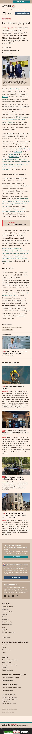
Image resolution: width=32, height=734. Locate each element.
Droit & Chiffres (6, 637)
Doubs (4, 647)
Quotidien (5, 634)
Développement (7, 329)
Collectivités (5, 614)
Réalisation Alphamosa (8, 712)
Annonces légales (16, 577)
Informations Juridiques (8, 632)
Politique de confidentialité (9, 665)
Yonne (3, 652)
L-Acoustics (18, 151)
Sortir (3, 627)
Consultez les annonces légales (10, 677)
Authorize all (8, 732)
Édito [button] (10, 13)
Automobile (5, 619)
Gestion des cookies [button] (7, 670)
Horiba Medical (13, 154)
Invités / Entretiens (7, 624)
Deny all (17, 732)
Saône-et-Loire (16, 327)
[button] (4, 13)
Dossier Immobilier (7, 622)
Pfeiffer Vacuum (14, 156)
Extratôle (5, 96)
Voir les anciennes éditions (9, 703)
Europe (4, 617)
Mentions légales (6, 662)
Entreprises (6, 19)
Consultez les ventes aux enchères (11, 687)
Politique (4, 629)
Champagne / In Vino (7, 611)
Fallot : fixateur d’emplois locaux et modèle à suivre (17, 224)
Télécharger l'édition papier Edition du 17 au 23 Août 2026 (10, 699)
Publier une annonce (7, 680)
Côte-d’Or (5, 644)
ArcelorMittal (14, 89)
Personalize (25, 732)
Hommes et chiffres (7, 606)
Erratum (4, 667)
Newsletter (21, 2)
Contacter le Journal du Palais (10, 660)
